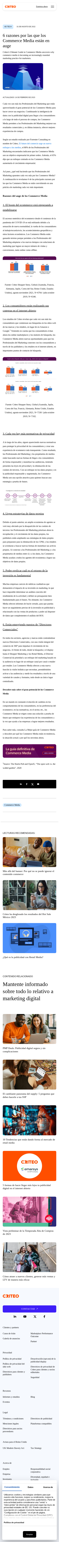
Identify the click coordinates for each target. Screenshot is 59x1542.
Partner (34, 1341)
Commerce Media (12, 805)
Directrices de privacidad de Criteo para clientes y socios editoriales (43, 1370)
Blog (33, 1397)
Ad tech (8, 27)
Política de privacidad (12, 1359)
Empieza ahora (42, 7)
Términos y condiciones (13, 1418)
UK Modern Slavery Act (13, 1448)
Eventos (6, 1402)
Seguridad (35, 1377)
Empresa (6, 1474)
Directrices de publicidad (41, 1418)
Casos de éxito (9, 1333)
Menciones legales (11, 1423)
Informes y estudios (11, 1397)
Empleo (6, 1469)
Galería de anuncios (11, 1338)
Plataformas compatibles (41, 1423)
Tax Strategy (36, 1448)
